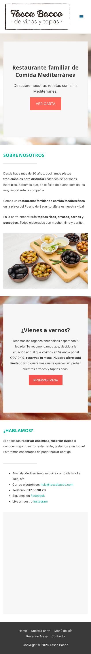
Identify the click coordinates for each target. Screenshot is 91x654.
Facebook (38, 495)
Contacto (58, 636)
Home (23, 631)
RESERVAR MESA (45, 380)
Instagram (40, 501)
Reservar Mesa (37, 636)
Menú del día (63, 631)
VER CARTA (45, 103)
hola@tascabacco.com (57, 484)
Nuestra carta (41, 631)
